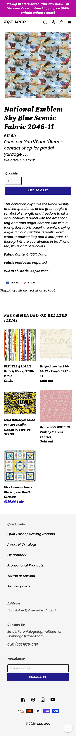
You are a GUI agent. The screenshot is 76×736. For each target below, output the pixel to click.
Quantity (11, 173)
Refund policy (18, 586)
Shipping (7, 290)
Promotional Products (25, 565)
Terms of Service (21, 575)
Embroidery (16, 555)
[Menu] (69, 22)
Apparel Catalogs (22, 544)
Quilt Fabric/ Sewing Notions (31, 534)
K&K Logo (15, 22)
